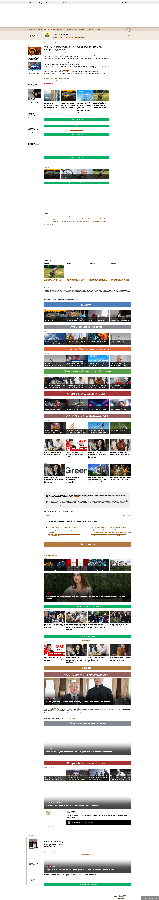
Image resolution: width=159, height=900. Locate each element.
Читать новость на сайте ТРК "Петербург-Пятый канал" (57, 78)
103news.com (48, 89)
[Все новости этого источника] (65, 52)
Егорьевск (70, 263)
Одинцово (92, 263)
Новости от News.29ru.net (76, 183)
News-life (47, 463)
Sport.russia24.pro (49, 767)
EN (32, 29)
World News (91, 29)
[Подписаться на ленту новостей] (129, 29)
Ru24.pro (30, 3)
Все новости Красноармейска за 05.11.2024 (54, 81)
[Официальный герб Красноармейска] (47, 35)
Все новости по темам (88, 636)
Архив (60, 37)
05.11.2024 (54, 42)
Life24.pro (47, 376)
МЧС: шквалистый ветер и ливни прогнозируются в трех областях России (108, 534)
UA (36, 29)
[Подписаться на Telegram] (122, 2)
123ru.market (67, 3)
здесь (90, 292)
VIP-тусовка (67, 29)
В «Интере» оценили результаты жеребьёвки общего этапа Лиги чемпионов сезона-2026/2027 (33, 879)
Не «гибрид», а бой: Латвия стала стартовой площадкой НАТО (105, 535)
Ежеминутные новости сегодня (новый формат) (88, 606)
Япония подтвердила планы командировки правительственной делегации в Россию (111, 532)
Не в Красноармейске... (80, 37)
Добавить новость (68, 37)
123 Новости (48, 29)
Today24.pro (47, 609)
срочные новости (121, 291)
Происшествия (57, 29)
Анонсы (74, 29)
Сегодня (55, 37)
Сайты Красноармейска (125, 31)
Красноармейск (47, 42)
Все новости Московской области (123, 35)
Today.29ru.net (48, 827)
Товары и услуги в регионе (125, 33)
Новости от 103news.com (76, 126)
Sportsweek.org (78, 3)
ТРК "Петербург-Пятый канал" (59, 52)
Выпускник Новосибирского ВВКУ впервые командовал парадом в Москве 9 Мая (66, 537)
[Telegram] (126, 29)
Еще (99, 29)
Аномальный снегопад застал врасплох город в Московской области (68, 224)
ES (41, 29)
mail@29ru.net (101, 498)
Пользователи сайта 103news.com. (80, 496)
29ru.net (58, 3)
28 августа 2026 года (33, 32)
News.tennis (47, 398)
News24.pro (47, 420)
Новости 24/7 (47, 515)
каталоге (122, 502)
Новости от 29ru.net (77, 157)
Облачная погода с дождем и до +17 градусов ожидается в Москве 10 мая (108, 527)
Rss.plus (46, 331)
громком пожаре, (67, 70)
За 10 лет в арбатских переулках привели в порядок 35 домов (62, 527)
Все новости (82, 29)
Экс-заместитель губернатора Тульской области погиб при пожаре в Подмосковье (77, 42)
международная (55, 708)
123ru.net (128, 3)
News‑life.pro (39, 3)
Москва (46, 263)
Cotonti (124, 898)
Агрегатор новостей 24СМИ (76, 130)
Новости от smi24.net (76, 119)
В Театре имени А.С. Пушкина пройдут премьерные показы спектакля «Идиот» (66, 529)
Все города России (127, 515)
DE (39, 29)
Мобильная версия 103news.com (88, 884)
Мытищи (113, 263)
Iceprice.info (89, 3)
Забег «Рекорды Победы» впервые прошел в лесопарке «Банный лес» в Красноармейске (73, 216)
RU (34, 29)
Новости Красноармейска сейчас (123, 37)
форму (76, 500)
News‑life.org (49, 3)
